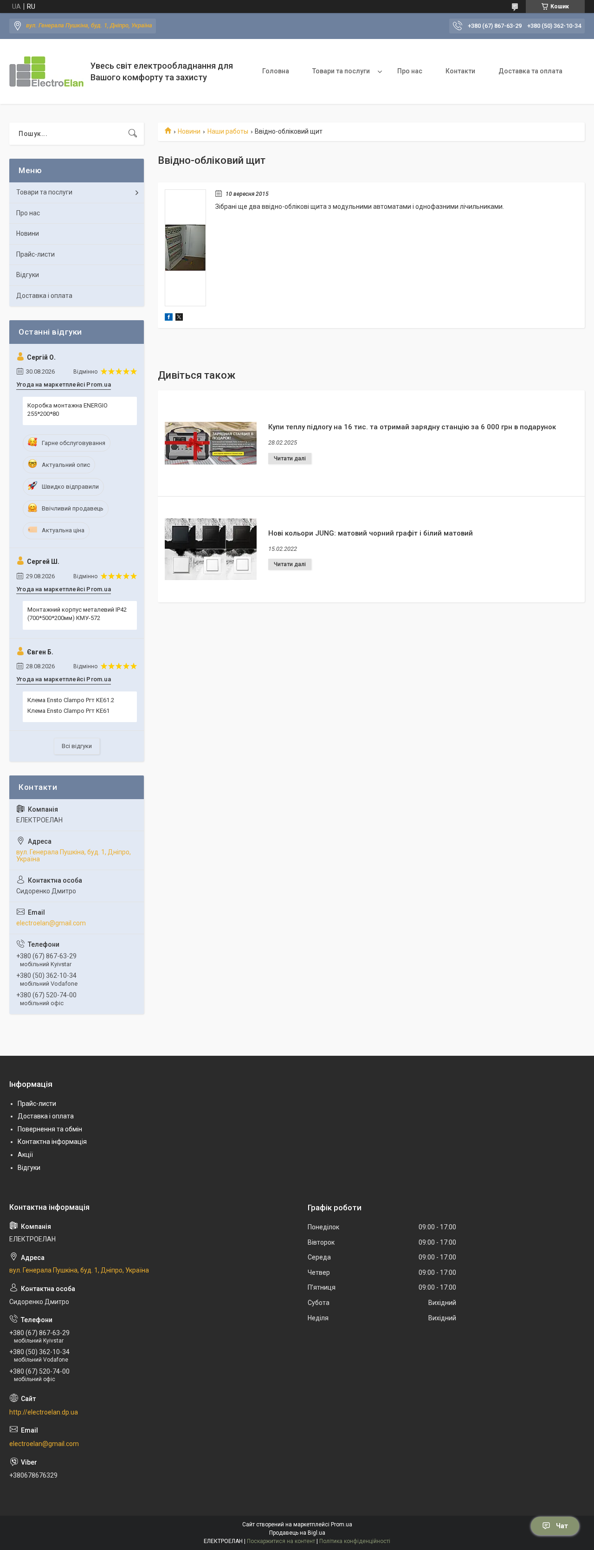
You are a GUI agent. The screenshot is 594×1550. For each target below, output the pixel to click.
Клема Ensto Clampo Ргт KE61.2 (70, 700)
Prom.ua (341, 1524)
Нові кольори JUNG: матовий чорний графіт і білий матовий (370, 533)
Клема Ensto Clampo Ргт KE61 (68, 710)
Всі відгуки (77, 746)
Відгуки (27, 274)
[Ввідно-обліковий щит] (185, 247)
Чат (562, 1526)
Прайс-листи (35, 254)
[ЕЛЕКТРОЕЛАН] (46, 71)
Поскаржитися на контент (281, 1541)
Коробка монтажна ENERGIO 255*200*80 (67, 409)
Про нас (409, 71)
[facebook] (169, 318)
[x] (179, 318)
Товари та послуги (341, 71)
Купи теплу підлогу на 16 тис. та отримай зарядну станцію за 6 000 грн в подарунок (412, 427)
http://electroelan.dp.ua (43, 1412)
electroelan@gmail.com (51, 923)
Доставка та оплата (530, 71)
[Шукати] (133, 134)
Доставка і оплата (44, 295)
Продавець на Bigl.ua (297, 1533)
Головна (275, 71)
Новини (189, 131)
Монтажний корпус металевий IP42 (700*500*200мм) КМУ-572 (77, 613)
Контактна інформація (52, 1141)
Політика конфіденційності (354, 1541)
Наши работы (227, 131)
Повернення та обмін (50, 1129)
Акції (25, 1154)
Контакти (460, 71)
